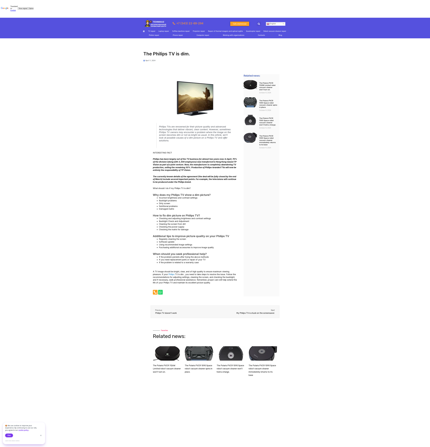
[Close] (41, 435)
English (272, 24)
